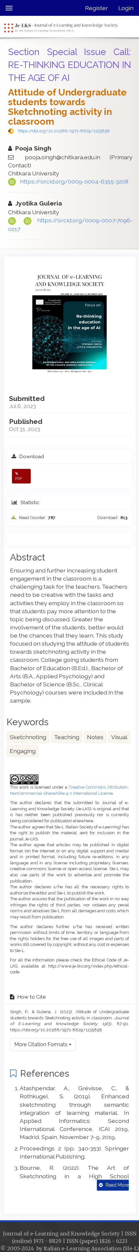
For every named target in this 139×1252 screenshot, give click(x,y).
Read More (116, 1185)
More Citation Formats (41, 1044)
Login (126, 8)
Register (96, 8)
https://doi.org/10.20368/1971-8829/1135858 (64, 130)
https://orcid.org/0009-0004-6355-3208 (74, 181)
